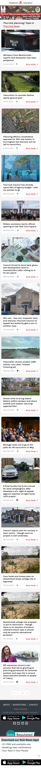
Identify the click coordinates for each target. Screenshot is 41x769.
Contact (33, 704)
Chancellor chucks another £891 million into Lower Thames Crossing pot (19, 364)
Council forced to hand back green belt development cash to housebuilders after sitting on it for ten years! (20, 269)
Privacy (16, 709)
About (6, 704)
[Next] (27, 693)
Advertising (19, 704)
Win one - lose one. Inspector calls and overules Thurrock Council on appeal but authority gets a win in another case (20, 322)
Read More (31, 64)
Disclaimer (23, 709)
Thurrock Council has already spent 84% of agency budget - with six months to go (20, 187)
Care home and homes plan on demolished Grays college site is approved (19, 579)
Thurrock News (11, 26)
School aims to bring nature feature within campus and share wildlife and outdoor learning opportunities (20, 402)
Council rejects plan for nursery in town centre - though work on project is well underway (20, 533)
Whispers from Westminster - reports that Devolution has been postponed (19, 58)
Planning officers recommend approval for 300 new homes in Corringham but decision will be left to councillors (19, 140)
